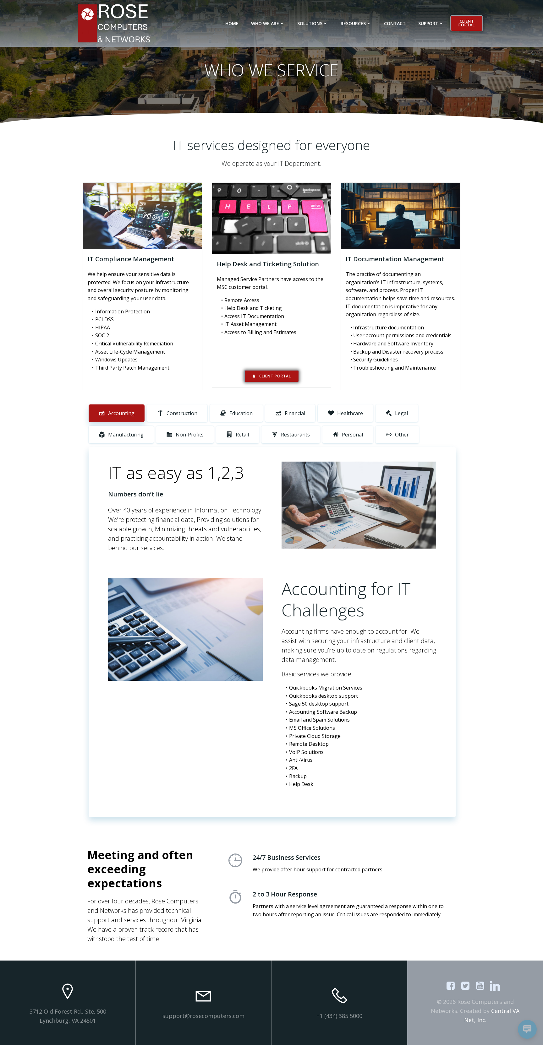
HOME (232, 23)
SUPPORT (428, 23)
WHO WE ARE (265, 23)
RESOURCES (353, 23)
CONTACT (395, 23)
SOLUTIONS (309, 23)
